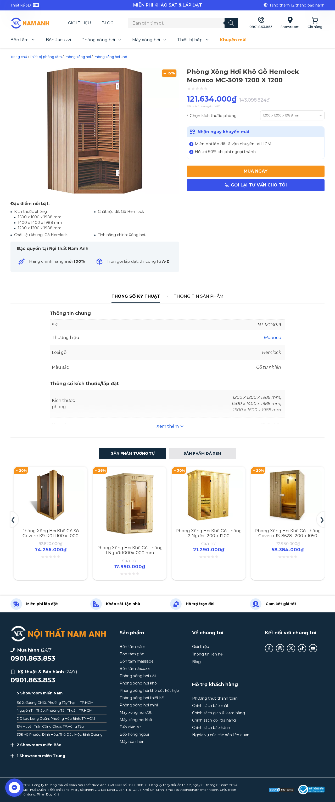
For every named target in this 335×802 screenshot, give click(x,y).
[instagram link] (280, 648)
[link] (62, 5)
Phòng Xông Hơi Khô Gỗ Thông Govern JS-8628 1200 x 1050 (288, 533)
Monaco (272, 337)
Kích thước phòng (219, 115)
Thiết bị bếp (190, 39)
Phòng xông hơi (98, 39)
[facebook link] (269, 648)
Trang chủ (18, 57)
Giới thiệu (79, 22)
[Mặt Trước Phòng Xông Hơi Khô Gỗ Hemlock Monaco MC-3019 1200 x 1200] (94, 192)
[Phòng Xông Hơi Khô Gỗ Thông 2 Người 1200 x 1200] (209, 472)
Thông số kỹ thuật (135, 296)
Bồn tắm (19, 39)
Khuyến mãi (233, 39)
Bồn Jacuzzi (58, 39)
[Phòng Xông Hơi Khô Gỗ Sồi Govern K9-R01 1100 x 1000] (50, 472)
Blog (107, 22)
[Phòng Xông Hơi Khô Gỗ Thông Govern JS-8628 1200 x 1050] (288, 472)
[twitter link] (291, 648)
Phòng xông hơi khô (110, 57)
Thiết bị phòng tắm (46, 57)
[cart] (315, 23)
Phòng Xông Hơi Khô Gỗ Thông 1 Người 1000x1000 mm (130, 550)
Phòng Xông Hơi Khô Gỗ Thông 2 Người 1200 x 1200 (209, 533)
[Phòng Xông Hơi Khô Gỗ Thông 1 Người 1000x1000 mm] (130, 472)
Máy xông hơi (146, 39)
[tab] (136, 296)
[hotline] (261, 23)
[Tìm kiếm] (231, 23)
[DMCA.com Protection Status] (281, 789)
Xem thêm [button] (168, 426)
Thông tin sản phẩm (199, 296)
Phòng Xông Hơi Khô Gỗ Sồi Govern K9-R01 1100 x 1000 (50, 533)
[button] (132, 453)
